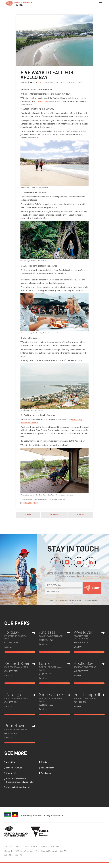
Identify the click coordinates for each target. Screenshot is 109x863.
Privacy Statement (72, 603)
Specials (44, 762)
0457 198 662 (10, 733)
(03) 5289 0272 (11, 671)
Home (23, 82)
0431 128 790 (80, 702)
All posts (54, 514)
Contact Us (11, 773)
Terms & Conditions (12, 846)
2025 (42, 82)
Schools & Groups (14, 767)
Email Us (8, 646)
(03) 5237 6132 (46, 704)
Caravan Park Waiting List (18, 787)
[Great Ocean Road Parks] (18, 3)
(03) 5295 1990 (46, 640)
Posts (33, 82)
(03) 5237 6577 (81, 671)
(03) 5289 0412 (81, 642)
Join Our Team (47, 767)
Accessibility (55, 846)
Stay (35, 503)
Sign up (95, 588)
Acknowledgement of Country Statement (41, 815)
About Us (10, 762)
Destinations (46, 773)
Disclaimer (44, 846)
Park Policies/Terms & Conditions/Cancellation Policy (20, 780)
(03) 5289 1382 (46, 673)
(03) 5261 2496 (11, 642)
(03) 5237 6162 (11, 702)
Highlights (28, 503)
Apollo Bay (43, 101)
